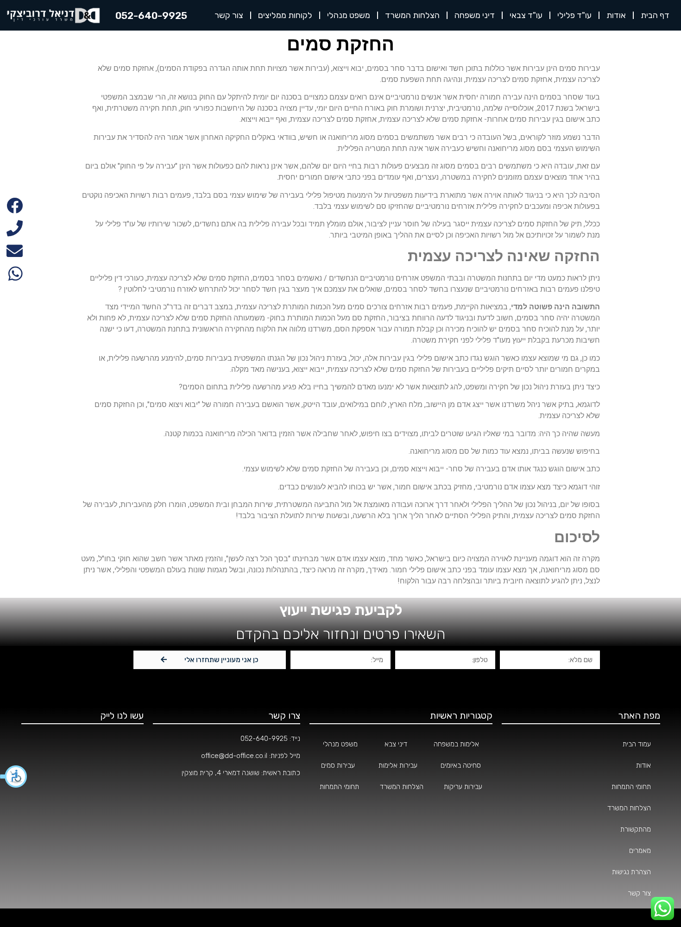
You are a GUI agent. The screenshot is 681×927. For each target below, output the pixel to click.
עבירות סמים (338, 765)
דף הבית (655, 15)
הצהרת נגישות (631, 872)
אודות (616, 15)
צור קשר (228, 15)
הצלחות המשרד (412, 15)
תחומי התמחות (631, 787)
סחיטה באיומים (461, 765)
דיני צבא (396, 744)
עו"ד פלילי (574, 15)
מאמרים (640, 850)
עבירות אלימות (397, 765)
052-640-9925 (264, 738)
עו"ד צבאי (526, 15)
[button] (14, 776)
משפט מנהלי (348, 15)
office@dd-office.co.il (234, 756)
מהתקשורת (635, 829)
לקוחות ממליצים (285, 15)
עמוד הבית (637, 744)
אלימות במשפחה (456, 744)
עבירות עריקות (463, 787)
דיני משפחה (474, 15)
